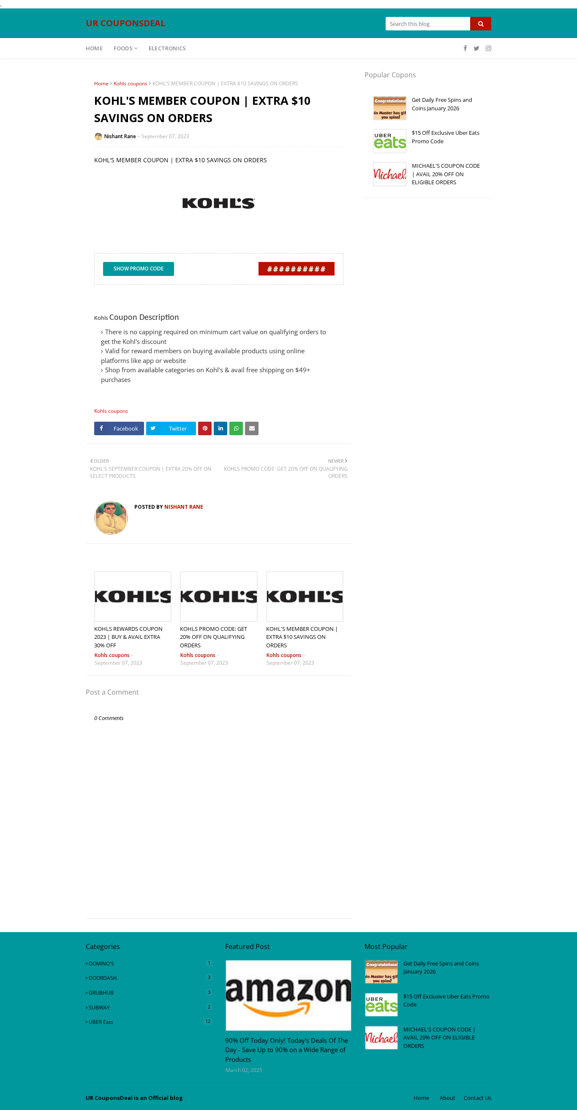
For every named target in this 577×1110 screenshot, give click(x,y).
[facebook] (465, 48)
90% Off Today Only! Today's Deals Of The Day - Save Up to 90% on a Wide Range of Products (286, 1050)
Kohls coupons (130, 83)
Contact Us (477, 1098)
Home (101, 83)
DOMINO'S (149, 963)
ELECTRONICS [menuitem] (167, 48)
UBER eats (149, 1021)
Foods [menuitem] (123, 48)
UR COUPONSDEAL (126, 23)
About (447, 1098)
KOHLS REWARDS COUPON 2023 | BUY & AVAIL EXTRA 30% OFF (128, 637)
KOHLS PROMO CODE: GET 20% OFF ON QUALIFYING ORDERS (213, 637)
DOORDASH (149, 978)
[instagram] (487, 48)
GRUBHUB (149, 992)
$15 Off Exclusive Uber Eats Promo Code (445, 137)
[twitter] (476, 48)
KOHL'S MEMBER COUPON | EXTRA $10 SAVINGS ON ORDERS (302, 637)
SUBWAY (149, 1007)
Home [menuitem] (94, 48)
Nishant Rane (120, 136)
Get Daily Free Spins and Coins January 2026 (442, 104)
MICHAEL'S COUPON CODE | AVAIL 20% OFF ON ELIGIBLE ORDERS (446, 174)
